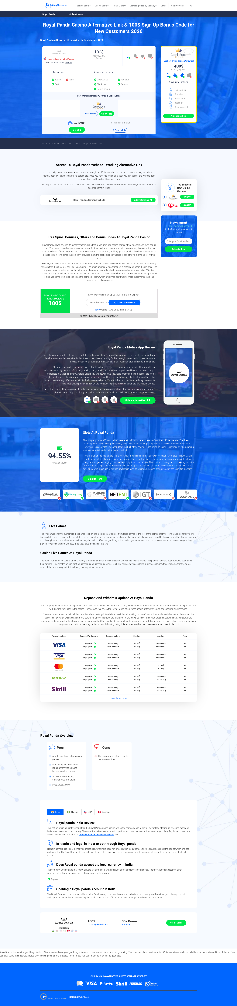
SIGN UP (187, 197)
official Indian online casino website (96, 834)
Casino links (101, 5)
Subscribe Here (178, 249)
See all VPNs (120, 130)
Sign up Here (95, 478)
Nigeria (74, 811)
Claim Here (106, 113)
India (57, 811)
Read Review (90, 113)
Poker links (118, 5)
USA (90, 811)
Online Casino (76, 14)
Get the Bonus (176, 922)
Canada (106, 811)
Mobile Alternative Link (138, 400)
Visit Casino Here (178, 116)
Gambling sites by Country (142, 5)
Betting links (83, 5)
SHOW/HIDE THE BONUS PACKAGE (97, 315)
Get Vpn (77, 129)
